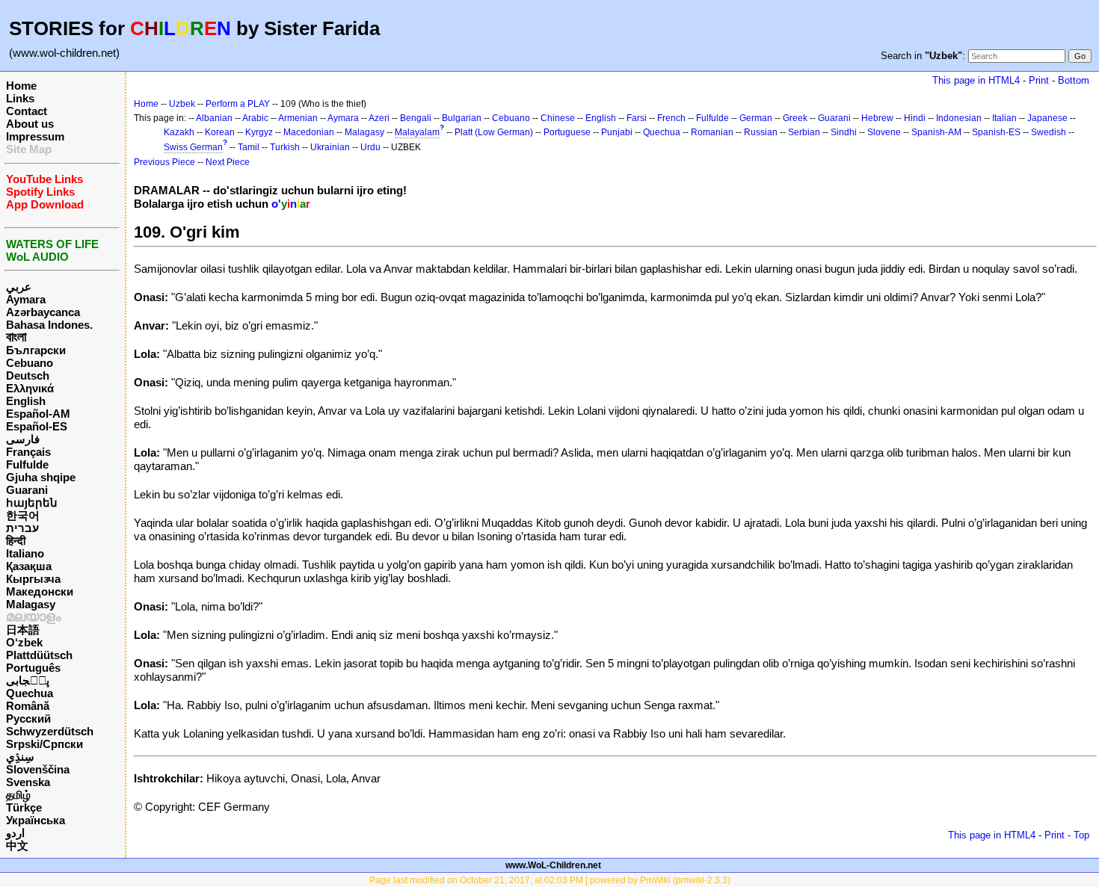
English (26, 401)
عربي (18, 286)
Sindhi (844, 132)
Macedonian (308, 132)
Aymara (26, 299)
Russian (761, 132)
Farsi (637, 118)
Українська (35, 820)
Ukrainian (330, 147)
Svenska (28, 782)
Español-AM (38, 413)
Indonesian (959, 118)
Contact (26, 111)
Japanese (1047, 118)
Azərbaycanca (43, 312)
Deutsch (27, 375)
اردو (15, 832)
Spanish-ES (996, 132)
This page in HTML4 (976, 80)
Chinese (558, 118)
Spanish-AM (936, 132)
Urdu (370, 147)
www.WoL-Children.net (553, 865)
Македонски (39, 591)
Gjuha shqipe (41, 477)
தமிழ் (18, 794)
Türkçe (24, 807)
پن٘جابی (27, 680)
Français (28, 451)
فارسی (23, 439)
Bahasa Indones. (49, 324)
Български (36, 350)
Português (33, 667)
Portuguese (567, 132)
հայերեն (32, 502)
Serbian (804, 132)
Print (1039, 80)
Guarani (27, 489)
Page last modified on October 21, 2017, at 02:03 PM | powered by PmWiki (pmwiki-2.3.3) (549, 880)
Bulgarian (461, 118)
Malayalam (417, 132)
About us (30, 123)
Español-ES (36, 426)
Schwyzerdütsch (49, 731)
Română (27, 705)
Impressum (35, 136)
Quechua (29, 693)
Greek (795, 118)
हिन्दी (15, 540)
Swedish (1048, 132)
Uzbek (182, 104)
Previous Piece (164, 162)
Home (21, 85)
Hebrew (877, 118)
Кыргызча (33, 578)
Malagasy (30, 604)
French (671, 118)
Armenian (298, 118)
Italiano (25, 553)
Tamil (248, 147)
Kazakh (179, 132)
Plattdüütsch (39, 655)
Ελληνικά (30, 388)
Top (1081, 835)
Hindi (915, 118)
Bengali (415, 118)
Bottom (1073, 80)
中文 (17, 845)
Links (20, 98)
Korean (220, 132)
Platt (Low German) (494, 132)
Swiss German (193, 147)
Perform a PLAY (238, 104)
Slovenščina (38, 769)
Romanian (712, 132)
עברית (22, 528)
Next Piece (228, 162)
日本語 (23, 629)
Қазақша (29, 566)
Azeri (379, 118)
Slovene (884, 132)
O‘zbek (24, 642)
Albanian (214, 118)
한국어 (23, 515)
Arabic (255, 118)
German (755, 118)
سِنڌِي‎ (20, 756)
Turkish (285, 147)
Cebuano (29, 362)
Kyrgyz (259, 132)
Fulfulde (27, 464)
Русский (28, 718)
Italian (1004, 118)
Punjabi (616, 132)
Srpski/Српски (44, 744)
